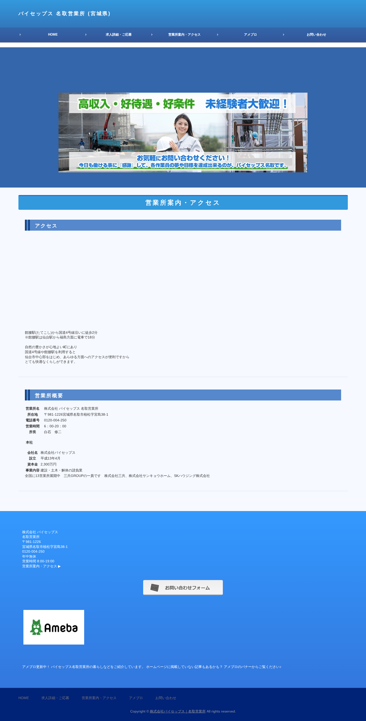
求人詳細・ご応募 (119, 34)
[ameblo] (53, 642)
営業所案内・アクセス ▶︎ (41, 566)
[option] (183, 117)
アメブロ (250, 34)
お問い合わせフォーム (183, 587)
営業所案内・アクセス (184, 34)
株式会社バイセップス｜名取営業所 (178, 711)
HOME (53, 34)
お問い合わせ (316, 34)
